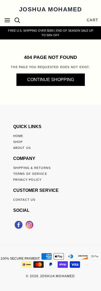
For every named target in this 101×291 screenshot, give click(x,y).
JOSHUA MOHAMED (50, 9)
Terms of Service (30, 173)
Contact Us (24, 199)
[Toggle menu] (7, 20)
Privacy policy (27, 179)
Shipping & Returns (32, 167)
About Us (22, 147)
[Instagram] (29, 224)
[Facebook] (19, 224)
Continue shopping (50, 79)
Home (18, 136)
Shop (18, 141)
